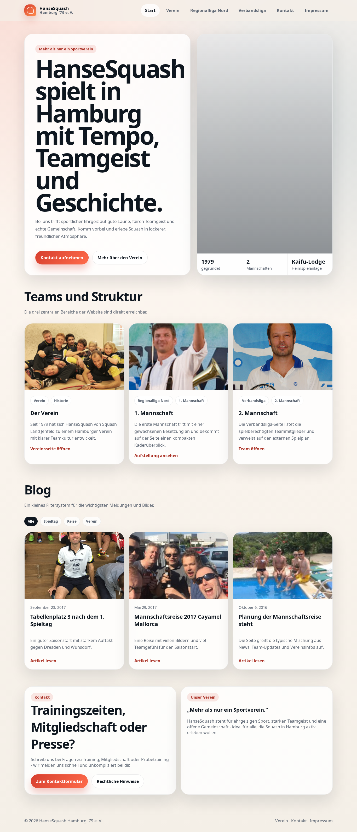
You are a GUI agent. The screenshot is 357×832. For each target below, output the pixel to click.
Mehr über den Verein (119, 258)
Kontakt (285, 10)
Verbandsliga (252, 10)
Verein (173, 10)
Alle (31, 521)
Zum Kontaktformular (59, 781)
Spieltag (51, 521)
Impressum (317, 10)
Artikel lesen (43, 661)
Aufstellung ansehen (156, 455)
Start (150, 10)
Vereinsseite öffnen (50, 449)
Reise (72, 521)
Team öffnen (252, 449)
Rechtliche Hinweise (118, 781)
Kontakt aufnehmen (62, 258)
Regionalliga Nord (209, 10)
